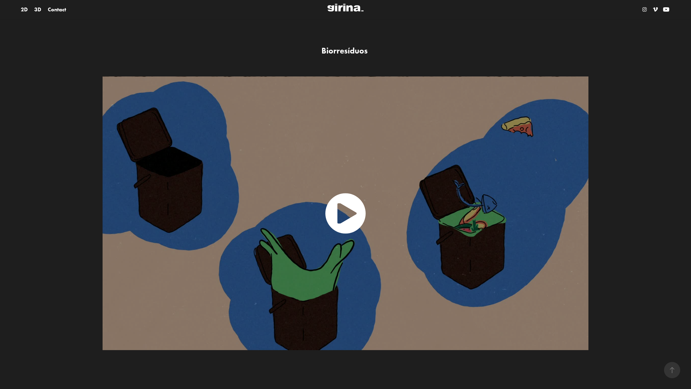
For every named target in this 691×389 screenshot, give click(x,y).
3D (37, 9)
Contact (57, 9)
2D (24, 9)
